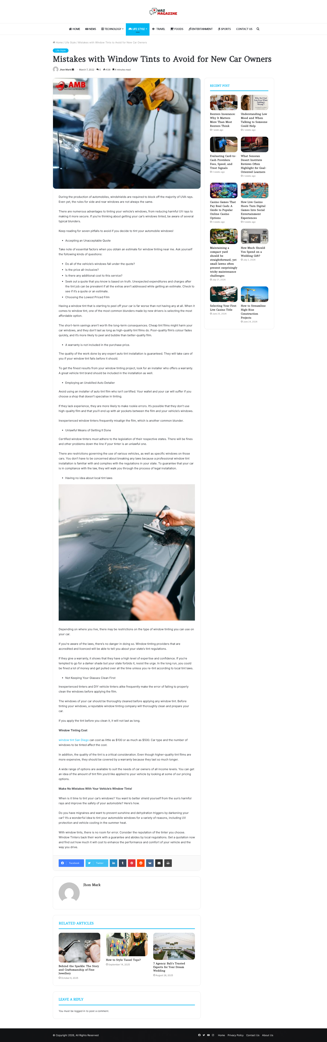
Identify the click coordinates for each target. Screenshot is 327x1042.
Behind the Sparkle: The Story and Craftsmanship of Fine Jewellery (79, 969)
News (92, 29)
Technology (112, 29)
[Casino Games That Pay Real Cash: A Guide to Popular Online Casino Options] (223, 190)
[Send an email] (73, 69)
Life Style (138, 29)
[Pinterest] (131, 863)
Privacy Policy (236, 1035)
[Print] (168, 863)
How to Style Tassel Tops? (123, 960)
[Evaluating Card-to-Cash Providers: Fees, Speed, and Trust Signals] (223, 144)
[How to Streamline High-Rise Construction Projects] (254, 294)
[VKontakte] (150, 863)
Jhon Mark (65, 69)
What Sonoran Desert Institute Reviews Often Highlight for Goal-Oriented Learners (253, 164)
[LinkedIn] (113, 863)
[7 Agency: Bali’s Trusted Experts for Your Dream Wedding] (174, 946)
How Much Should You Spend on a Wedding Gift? (253, 251)
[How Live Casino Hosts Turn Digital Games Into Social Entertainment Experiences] (254, 190)
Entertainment (202, 29)
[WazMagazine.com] (163, 12)
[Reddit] (141, 863)
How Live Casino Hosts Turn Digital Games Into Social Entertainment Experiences (253, 210)
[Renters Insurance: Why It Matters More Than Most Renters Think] (223, 102)
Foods (178, 29)
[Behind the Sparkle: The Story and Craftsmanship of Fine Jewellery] (79, 947)
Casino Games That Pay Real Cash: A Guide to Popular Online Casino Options (223, 210)
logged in (79, 1010)
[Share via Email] (159, 863)
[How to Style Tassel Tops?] (127, 944)
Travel (160, 29)
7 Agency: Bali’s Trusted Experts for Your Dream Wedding (169, 967)
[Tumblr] (122, 863)
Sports (225, 29)
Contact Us (244, 29)
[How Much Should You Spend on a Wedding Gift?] (254, 236)
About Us (267, 1035)
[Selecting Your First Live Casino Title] (223, 294)
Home (76, 29)
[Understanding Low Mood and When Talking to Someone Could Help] (254, 102)
